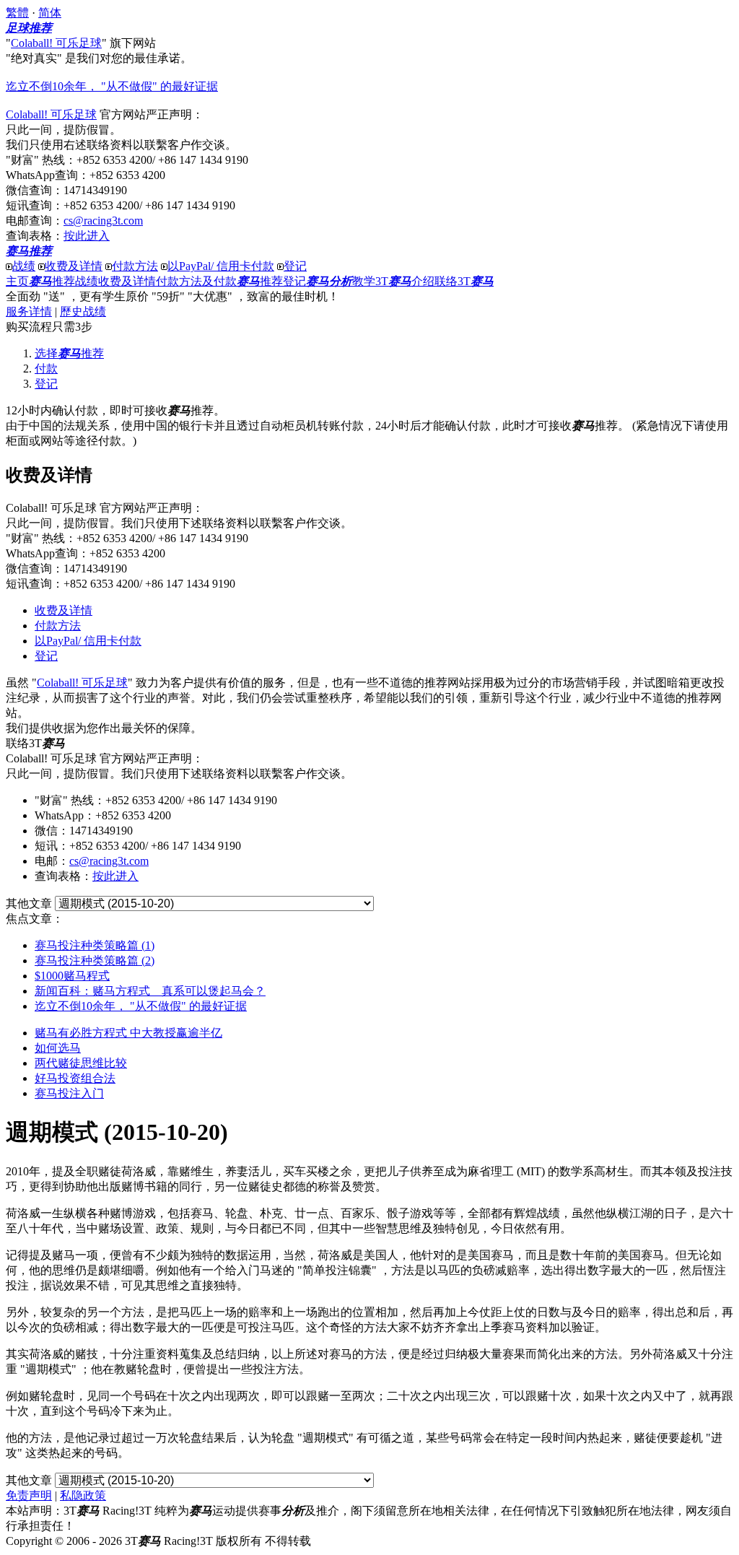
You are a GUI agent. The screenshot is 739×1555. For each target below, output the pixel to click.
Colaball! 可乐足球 (56, 43)
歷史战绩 (83, 311)
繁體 (17, 12)
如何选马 (58, 1048)
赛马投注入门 (69, 1093)
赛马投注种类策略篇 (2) (94, 960)
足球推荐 (29, 28)
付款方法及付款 (196, 281)
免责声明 (29, 1495)
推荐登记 (271, 281)
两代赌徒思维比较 (81, 1063)
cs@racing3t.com (103, 220)
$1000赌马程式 (72, 976)
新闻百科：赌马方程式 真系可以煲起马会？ (150, 991)
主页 (17, 281)
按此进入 (87, 236)
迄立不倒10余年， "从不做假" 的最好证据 (112, 86)
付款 (46, 368)
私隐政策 (83, 1495)
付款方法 (135, 266)
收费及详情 (73, 266)
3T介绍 (404, 281)
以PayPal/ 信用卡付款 (220, 266)
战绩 (23, 266)
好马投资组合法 (75, 1078)
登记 (295, 266)
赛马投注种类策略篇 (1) (94, 945)
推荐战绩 (63, 281)
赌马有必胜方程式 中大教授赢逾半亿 (128, 1033)
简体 (49, 12)
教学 (340, 281)
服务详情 (29, 311)
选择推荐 (69, 353)
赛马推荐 (29, 251)
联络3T (464, 281)
